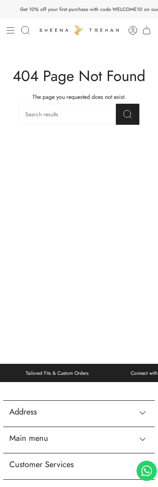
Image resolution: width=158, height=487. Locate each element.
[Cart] (147, 30)
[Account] (133, 30)
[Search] (127, 114)
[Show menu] (10, 30)
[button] (25, 30)
